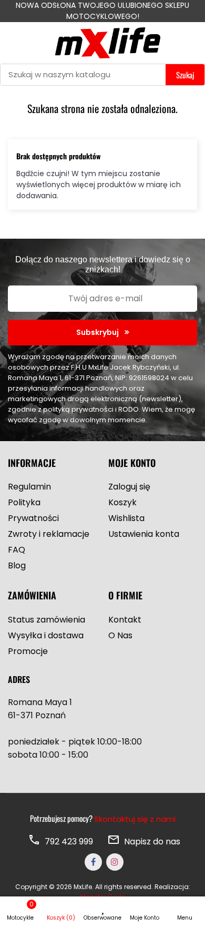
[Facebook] (93, 862)
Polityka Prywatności (33, 510)
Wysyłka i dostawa (46, 635)
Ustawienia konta (143, 534)
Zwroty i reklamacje (48, 534)
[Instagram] (115, 862)
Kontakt (124, 620)
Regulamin (29, 487)
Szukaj (185, 74)
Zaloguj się (129, 487)
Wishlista (126, 518)
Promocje (28, 651)
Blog (17, 565)
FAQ (16, 550)
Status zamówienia (46, 620)
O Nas (120, 635)
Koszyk (122, 502)
